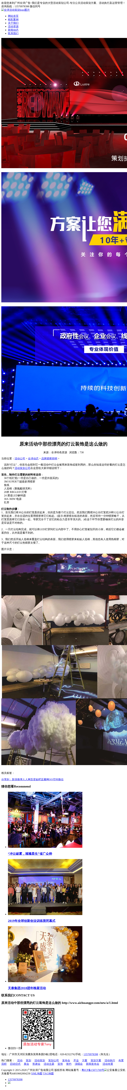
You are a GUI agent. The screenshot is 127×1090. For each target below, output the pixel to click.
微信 (61, 779)
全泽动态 (33, 458)
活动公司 (20, 458)
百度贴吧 (35, 779)
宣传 (60, 1063)
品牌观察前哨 (49, 458)
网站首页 (13, 16)
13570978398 (91, 1054)
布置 (121, 1060)
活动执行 (110, 1060)
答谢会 (36, 1063)
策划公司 (53, 1060)
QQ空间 (53, 779)
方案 (84, 1060)
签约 (68, 1063)
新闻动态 (13, 29)
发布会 (66, 1060)
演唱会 (79, 1063)
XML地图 (36, 1073)
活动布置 (108, 1063)
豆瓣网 (45, 779)
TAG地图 (48, 1073)
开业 (76, 1060)
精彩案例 (13, 19)
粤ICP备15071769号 (93, 1070)
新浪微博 (17, 779)
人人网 (26, 779)
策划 (28, 1060)
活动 (19, 1060)
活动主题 (49, 1063)
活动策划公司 (22, 468)
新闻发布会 (92, 1063)
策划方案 (96, 1060)
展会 (26, 1063)
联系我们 (13, 33)
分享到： (6, 779)
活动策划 (39, 1060)
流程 (4, 1063)
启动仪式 (15, 1063)
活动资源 (13, 26)
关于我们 (13, 23)
